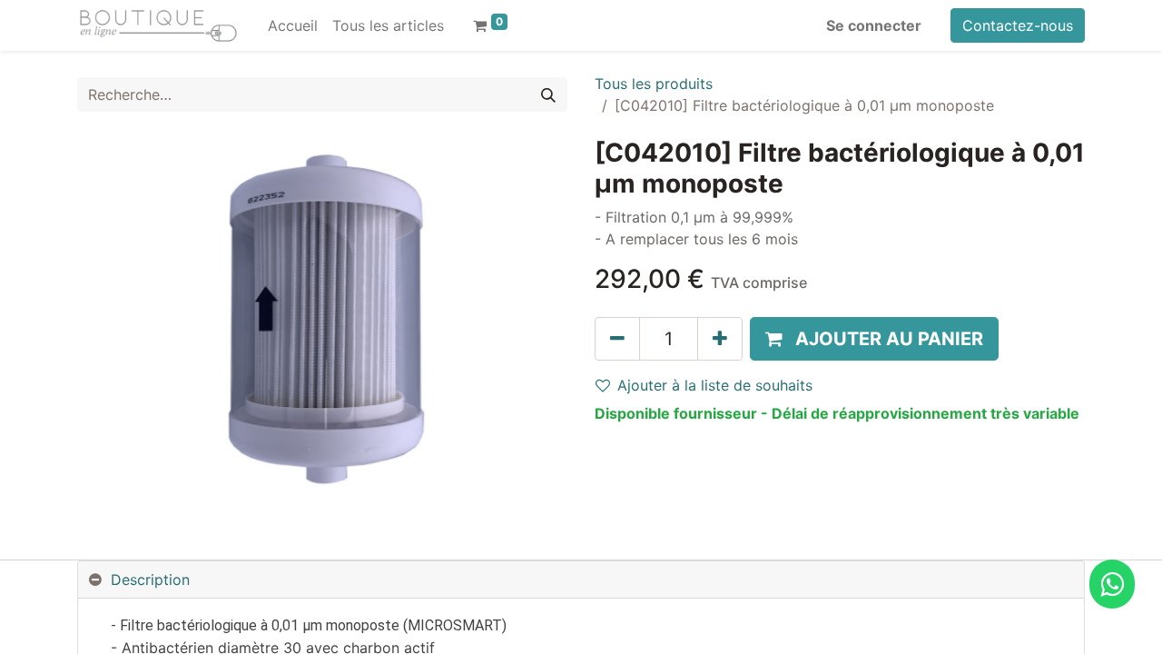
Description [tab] (150, 579)
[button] (874, 339)
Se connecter (873, 25)
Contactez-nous (1017, 25)
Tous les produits (654, 83)
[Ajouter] (720, 339)
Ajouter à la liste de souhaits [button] (714, 385)
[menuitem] (293, 25)
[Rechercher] (548, 94)
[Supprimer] (617, 339)
